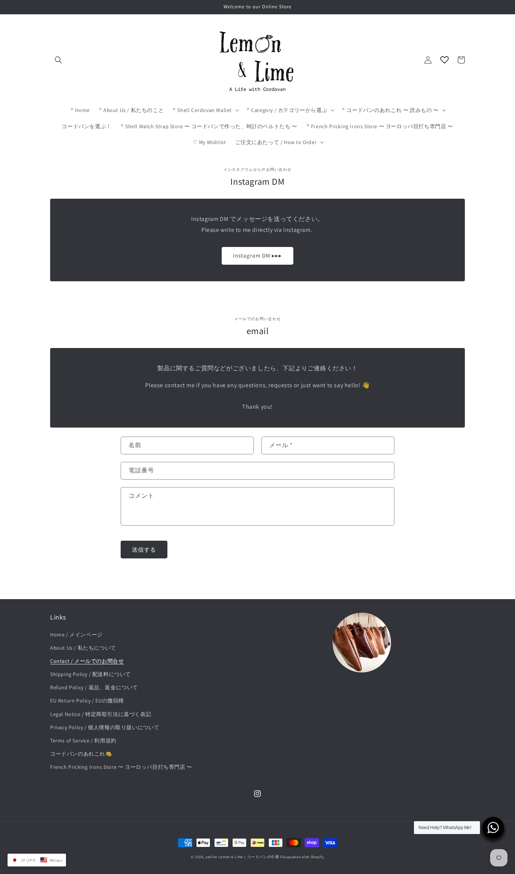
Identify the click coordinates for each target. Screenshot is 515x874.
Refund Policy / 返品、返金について (94, 687)
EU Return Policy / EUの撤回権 (87, 700)
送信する (144, 549)
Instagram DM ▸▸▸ (257, 255)
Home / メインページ (76, 634)
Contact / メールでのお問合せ (87, 661)
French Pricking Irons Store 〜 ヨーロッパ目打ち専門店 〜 (121, 767)
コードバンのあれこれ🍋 (81, 753)
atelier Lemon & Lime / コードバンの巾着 (242, 856)
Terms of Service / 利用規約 (83, 740)
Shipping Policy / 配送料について (90, 674)
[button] (58, 60)
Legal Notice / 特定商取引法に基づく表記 (100, 714)
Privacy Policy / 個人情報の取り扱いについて (104, 727)
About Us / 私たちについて (83, 647)
